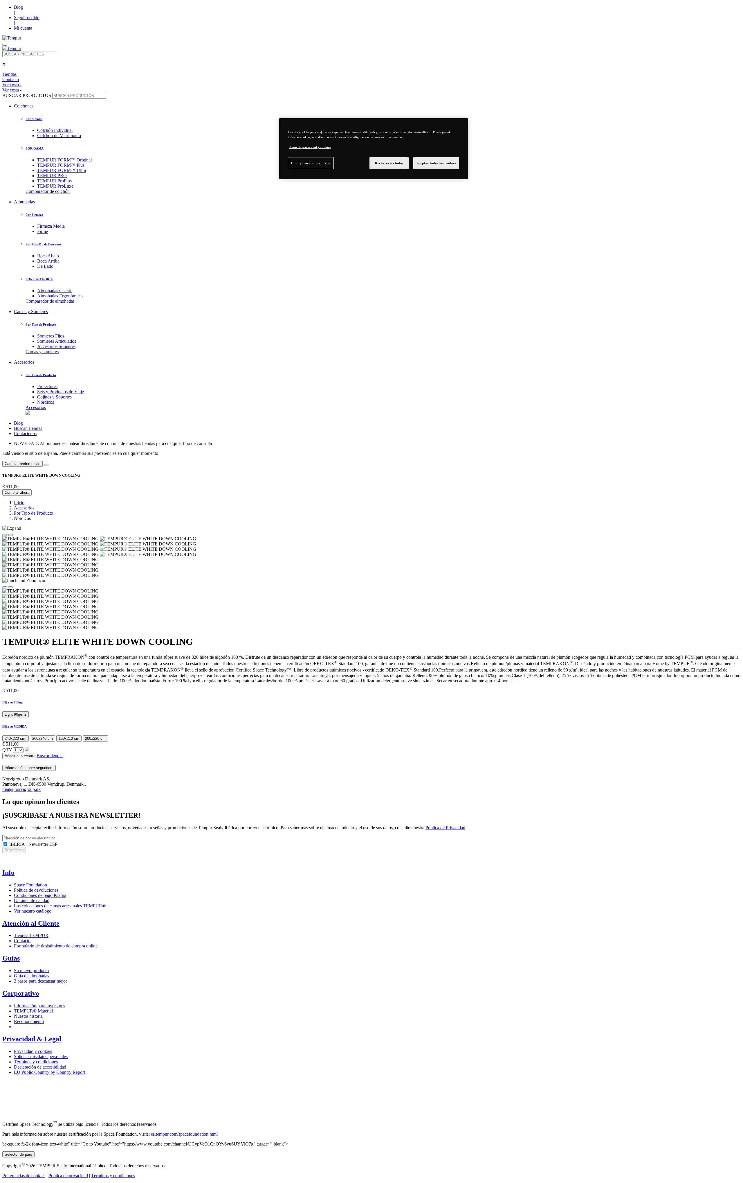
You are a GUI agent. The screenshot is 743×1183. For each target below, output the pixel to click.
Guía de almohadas (31, 975)
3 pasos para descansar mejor (40, 981)
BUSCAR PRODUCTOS (26, 95)
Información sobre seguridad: (29, 768)
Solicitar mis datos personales (41, 1056)
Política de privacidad (68, 1175)
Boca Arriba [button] (48, 260)
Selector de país (18, 1154)
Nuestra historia (28, 1016)
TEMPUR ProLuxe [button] (55, 186)
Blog (18, 7)
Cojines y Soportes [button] (54, 396)
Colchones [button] (23, 105)
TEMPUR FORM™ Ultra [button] (61, 170)
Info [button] (8, 872)
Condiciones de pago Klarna (40, 895)
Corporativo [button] (20, 993)
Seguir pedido (26, 17)
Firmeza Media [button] (51, 226)
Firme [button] (42, 231)
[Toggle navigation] (4, 45)
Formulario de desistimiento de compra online (56, 945)
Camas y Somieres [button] (31, 311)
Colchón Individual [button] (55, 130)
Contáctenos (25, 433)
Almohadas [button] (24, 201)
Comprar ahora (17, 492)
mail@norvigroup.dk (21, 789)
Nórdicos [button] (45, 402)
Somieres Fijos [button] (50, 335)
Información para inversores (39, 1005)
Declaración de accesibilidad (40, 1066)
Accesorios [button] (24, 362)
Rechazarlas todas (389, 163)
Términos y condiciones (36, 1061)
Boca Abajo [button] (48, 255)
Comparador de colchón (48, 191)
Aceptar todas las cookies (436, 163)
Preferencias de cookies (23, 1175)
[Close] (46, 465)
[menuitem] (389, 181)
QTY (7, 749)
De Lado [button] (45, 266)
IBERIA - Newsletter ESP (32, 844)
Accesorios (36, 407)
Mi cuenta (23, 28)
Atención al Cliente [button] (30, 923)
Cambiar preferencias (22, 464)
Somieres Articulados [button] (56, 341)
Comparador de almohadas (50, 301)
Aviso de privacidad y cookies (310, 147)
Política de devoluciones (36, 890)
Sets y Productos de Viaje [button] (60, 391)
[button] (371, 702)
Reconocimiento (29, 1021)
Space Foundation (30, 884)
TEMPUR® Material (33, 1010)
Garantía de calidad (31, 900)
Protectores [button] (47, 386)
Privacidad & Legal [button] (31, 1039)
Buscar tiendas (50, 755)
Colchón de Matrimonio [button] (59, 135)
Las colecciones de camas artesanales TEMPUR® (60, 905)
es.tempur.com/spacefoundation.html (184, 1134)
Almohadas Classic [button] (54, 290)
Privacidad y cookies (33, 1051)
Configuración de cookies (311, 163)
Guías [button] (11, 958)
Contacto (22, 940)
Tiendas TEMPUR (31, 935)
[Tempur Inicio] (11, 37)
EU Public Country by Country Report (49, 1072)
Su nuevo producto (31, 970)
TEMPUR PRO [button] (52, 175)
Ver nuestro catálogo (32, 911)
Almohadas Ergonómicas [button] (60, 295)
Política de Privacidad (445, 827)
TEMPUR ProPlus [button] (54, 180)
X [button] (4, 64)
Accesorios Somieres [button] (56, 346)
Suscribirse (14, 850)
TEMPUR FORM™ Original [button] (64, 159)
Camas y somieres (42, 351)
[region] (373, 148)
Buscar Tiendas (28, 428)
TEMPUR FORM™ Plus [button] (60, 165)
